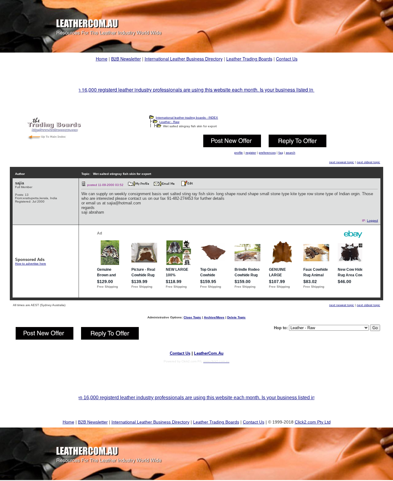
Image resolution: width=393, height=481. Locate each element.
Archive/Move (214, 317)
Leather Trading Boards (249, 59)
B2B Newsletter (126, 59)
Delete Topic (236, 317)
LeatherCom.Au (209, 353)
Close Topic (192, 317)
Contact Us (287, 59)
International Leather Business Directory (184, 59)
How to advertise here (30, 263)
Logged (372, 220)
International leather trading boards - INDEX (187, 117)
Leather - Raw (169, 122)
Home (101, 59)
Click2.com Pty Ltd (313, 422)
